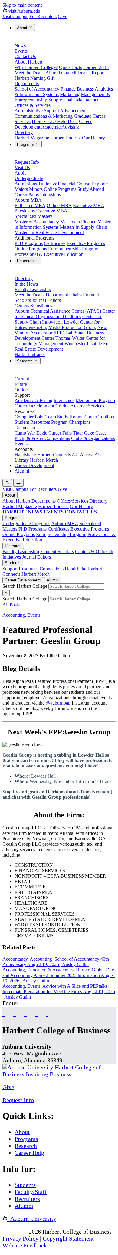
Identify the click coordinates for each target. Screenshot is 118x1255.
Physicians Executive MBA (41, 210)
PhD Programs (29, 243)
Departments (27, 83)
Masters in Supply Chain (83, 227)
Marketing (70, 94)
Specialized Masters (33, 216)
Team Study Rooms (64, 416)
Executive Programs (86, 243)
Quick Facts (70, 67)
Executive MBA (88, 205)
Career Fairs (60, 432)
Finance (68, 88)
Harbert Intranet (30, 354)
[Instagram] (25, 1012)
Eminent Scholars (57, 551)
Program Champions (70, 422)
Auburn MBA (28, 200)
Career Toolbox (99, 416)
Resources (28, 568)
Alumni (22, 470)
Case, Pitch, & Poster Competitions (60, 435)
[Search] (7, 483)
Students (25, 361)
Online (21, 389)
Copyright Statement (68, 1238)
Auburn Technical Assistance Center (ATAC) (58, 311)
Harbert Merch (44, 460)
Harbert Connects (54, 454)
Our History (93, 137)
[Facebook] (3, 1012)
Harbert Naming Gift (34, 78)
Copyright (14, 1231)
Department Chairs (64, 294)
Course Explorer (92, 183)
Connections (52, 568)
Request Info (27, 162)
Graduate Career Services (79, 405)
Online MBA (59, 205)
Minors (36, 189)
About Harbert (28, 61)
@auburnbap (58, 702)
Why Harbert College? (36, 67)
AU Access (82, 454)
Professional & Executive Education (49, 254)
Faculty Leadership (33, 289)
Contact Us (25, 56)
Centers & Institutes (33, 305)
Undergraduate (29, 178)
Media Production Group (72, 327)
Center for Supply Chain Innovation (58, 319)
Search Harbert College (25, 586)
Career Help (29, 1152)
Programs (26, 144)
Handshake (25, 454)
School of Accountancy (37, 88)
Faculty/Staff (31, 1191)
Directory (24, 132)
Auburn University (31, 1218)
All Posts (11, 604)
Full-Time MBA (30, 205)
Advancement (73, 110)
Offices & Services (33, 105)
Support (10, 568)
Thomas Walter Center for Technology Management (60, 341)
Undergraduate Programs (26, 523)
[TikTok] (36, 1012)
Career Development (34, 405)
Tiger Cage (83, 432)
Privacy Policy (20, 1238)
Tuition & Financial (56, 183)
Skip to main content (22, 5)
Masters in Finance (78, 221)
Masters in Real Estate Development (49, 232)
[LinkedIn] (47, 1012)
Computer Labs (29, 416)
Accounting (13, 615)
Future (21, 384)
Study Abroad (90, 189)
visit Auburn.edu (23, 11)
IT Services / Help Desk (55, 121)
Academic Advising (60, 126)
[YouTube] (14, 1012)
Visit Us (22, 167)
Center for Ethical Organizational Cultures (65, 313)
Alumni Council (60, 72)
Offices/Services (72, 501)
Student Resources (32, 422)
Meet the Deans (29, 72)
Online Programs (60, 189)
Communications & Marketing (44, 116)
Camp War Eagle (31, 432)
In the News (26, 284)
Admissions (26, 183)
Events (21, 51)
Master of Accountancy (37, 221)
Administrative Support (37, 110)
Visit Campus (15, 16)
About (22, 28)
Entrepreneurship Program (73, 248)
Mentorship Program (95, 400)
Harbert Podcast (65, 137)
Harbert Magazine (32, 137)
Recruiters (27, 1198)
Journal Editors (46, 300)
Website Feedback (24, 1245)
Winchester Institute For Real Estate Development (62, 346)
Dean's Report (91, 72)
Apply (21, 172)
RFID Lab (64, 332)
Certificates (54, 243)
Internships (50, 194)
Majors (21, 189)
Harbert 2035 (96, 67)
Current (22, 378)
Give (62, 16)
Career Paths (27, 194)
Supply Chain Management (74, 99)
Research (26, 261)
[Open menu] (18, 483)
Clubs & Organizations (93, 438)
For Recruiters (43, 16)
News (20, 45)
